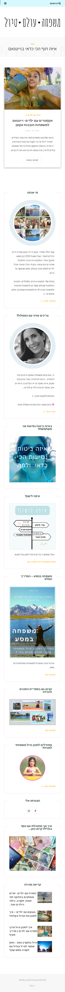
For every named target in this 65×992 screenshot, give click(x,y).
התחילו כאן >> (49, 786)
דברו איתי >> (49, 412)
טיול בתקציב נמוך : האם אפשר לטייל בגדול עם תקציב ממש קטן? (23, 946)
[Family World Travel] (32, 22)
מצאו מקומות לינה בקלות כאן (41, 562)
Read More (32, 160)
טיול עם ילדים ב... (32, 115)
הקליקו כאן (50, 674)
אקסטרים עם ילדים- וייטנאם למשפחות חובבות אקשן (32, 123)
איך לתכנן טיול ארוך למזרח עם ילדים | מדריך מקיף (23, 931)
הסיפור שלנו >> (48, 301)
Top (32, 985)
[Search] (59, 3)
